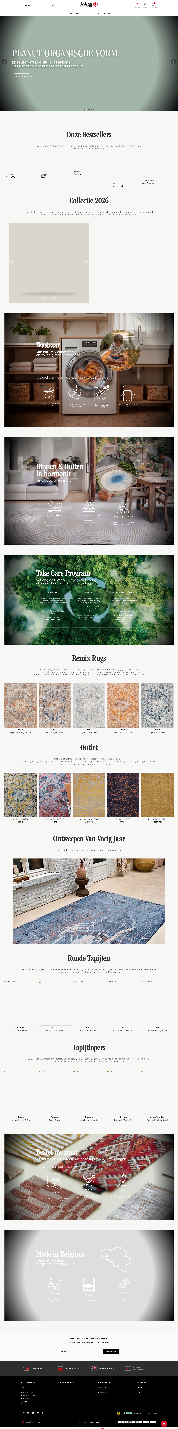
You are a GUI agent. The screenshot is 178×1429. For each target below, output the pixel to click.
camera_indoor (164, 1424)
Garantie (24, 1401)
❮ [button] (5, 61)
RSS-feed (95, 1422)
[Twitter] (33, 1413)
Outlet (92, 13)
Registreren (102, 1387)
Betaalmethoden (27, 1393)
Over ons (106, 13)
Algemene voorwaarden (29, 1390)
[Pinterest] (38, 1413)
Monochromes (82, 13)
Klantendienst (26, 1398)
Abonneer (111, 1351)
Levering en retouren (28, 1395)
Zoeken (53, 5)
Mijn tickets (102, 1393)
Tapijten (71, 13)
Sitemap (24, 1404)
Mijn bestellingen (104, 1390)
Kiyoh (102, 1428)
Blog (99, 13)
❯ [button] (173, 61)
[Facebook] (24, 1413)
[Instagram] (28, 1413)
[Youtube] (42, 1413)
